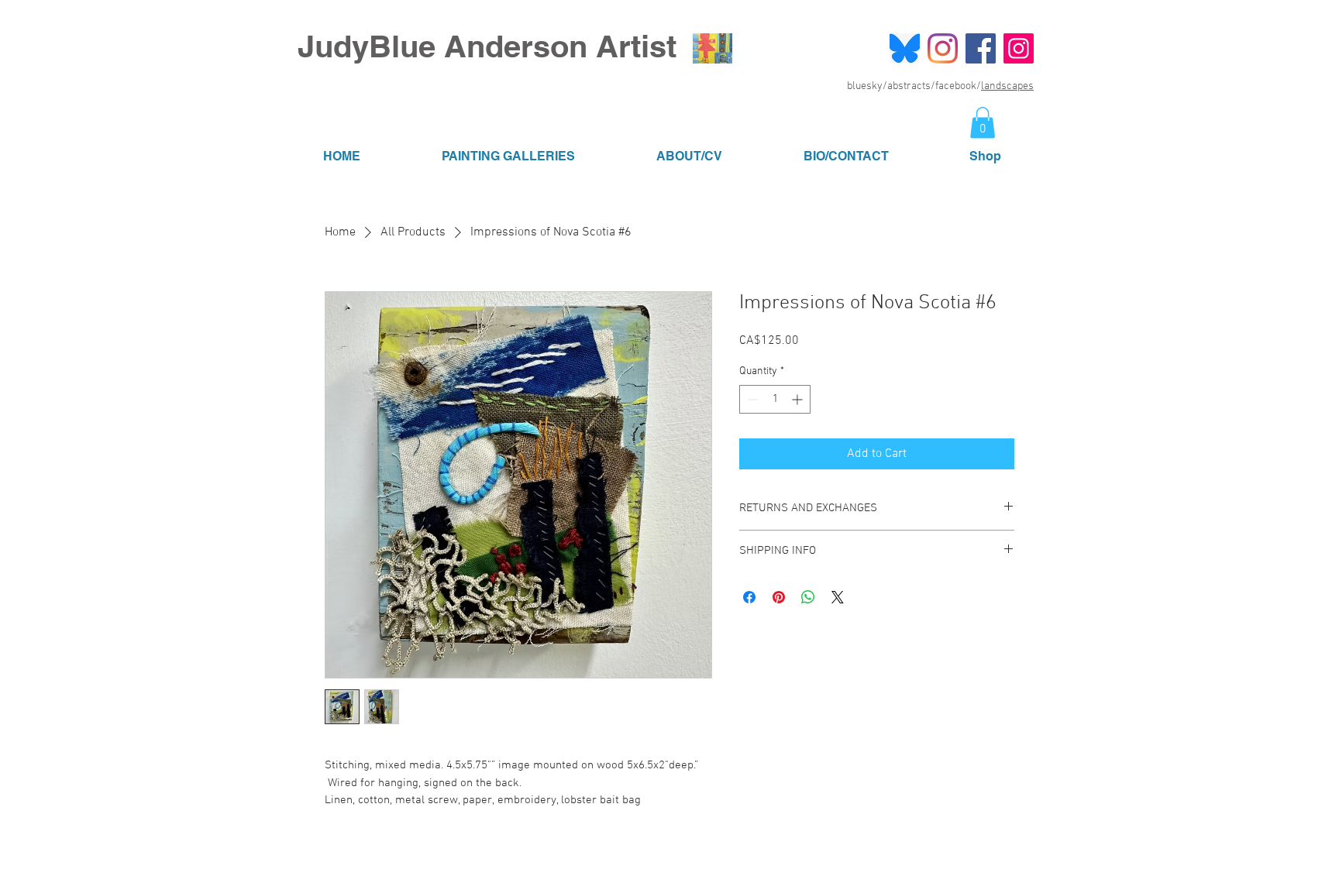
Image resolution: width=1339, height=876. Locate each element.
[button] (982, 123)
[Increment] (798, 399)
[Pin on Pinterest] (778, 597)
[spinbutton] (775, 399)
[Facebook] (981, 48)
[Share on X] (837, 597)
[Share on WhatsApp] (808, 597)
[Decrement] (751, 399)
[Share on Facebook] (749, 597)
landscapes (1007, 86)
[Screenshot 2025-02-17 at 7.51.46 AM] (905, 48)
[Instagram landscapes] (1018, 48)
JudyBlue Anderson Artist (487, 46)
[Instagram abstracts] (943, 48)
